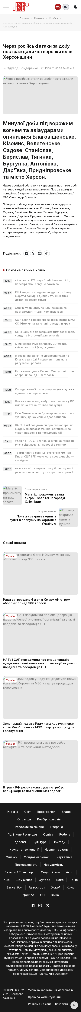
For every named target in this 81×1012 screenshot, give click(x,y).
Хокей (55, 887)
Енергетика (63, 857)
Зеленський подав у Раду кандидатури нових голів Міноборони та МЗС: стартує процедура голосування (38, 727)
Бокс (59, 880)
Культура (40, 842)
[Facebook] (26, 253)
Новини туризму (57, 849)
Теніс (74, 880)
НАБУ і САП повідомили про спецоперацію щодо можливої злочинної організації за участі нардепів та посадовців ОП (44, 428)
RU (65, 6)
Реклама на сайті (40, 1004)
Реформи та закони (29, 827)
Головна (24, 18)
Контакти (61, 1004)
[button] (6, 7)
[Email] (40, 253)
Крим (71, 887)
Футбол (44, 880)
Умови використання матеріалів (50, 990)
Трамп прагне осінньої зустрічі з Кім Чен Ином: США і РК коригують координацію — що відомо (44, 456)
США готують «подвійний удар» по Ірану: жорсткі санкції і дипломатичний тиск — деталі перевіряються (43, 295)
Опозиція (24, 819)
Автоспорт (37, 887)
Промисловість (26, 865)
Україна (53, 18)
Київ (7, 880)
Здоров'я (20, 842)
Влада (66, 812)
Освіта (48, 834)
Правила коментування (44, 997)
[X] (33, 253)
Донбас (28, 895)
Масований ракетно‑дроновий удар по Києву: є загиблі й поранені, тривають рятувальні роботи (42, 359)
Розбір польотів (49, 819)
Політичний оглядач (22, 834)
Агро (69, 872)
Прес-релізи (46, 812)
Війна (55, 895)
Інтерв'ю (56, 827)
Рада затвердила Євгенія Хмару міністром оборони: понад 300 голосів (36, 601)
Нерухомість (53, 865)
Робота (64, 834)
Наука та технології (23, 849)
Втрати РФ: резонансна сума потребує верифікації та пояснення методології (33, 789)
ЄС (42, 895)
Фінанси (12, 857)
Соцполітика (50, 872)
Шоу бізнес (24, 880)
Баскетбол (14, 887)
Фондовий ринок (36, 857)
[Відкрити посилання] (47, 253)
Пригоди (59, 842)
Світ (27, 812)
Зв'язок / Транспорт (20, 872)
